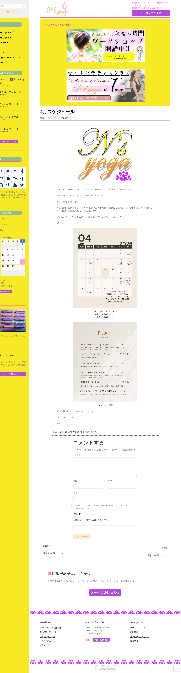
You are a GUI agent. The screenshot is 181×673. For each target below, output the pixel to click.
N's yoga (100, 665)
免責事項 (134, 641)
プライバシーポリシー (139, 636)
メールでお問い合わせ (105, 592)
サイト (76, 493)
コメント (77, 454)
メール (110, 480)
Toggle (34, 6)
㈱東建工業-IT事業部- (108, 668)
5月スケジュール (47, 636)
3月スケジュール (47, 645)
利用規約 (134, 632)
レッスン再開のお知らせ (50, 628)
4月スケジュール (47, 641)
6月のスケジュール (48, 632)
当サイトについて (137, 628)
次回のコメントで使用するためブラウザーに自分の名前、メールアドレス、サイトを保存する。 (103, 506)
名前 (76, 480)
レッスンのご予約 (151, 13)
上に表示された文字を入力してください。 (91, 520)
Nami (69, 117)
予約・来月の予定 (101, 640)
